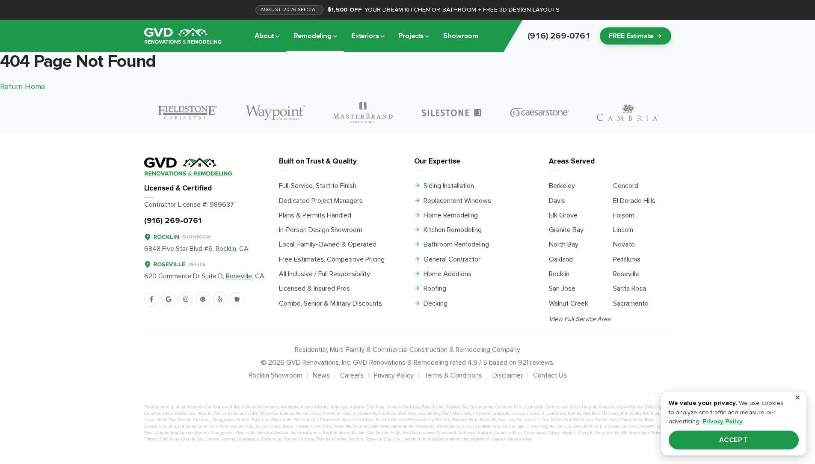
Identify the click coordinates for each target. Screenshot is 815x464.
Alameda (289, 407)
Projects (411, 36)
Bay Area (375, 407)
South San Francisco (217, 426)
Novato (624, 244)
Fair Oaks (311, 413)
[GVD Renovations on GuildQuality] (203, 299)
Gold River (407, 413)
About (264, 36)
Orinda (242, 419)
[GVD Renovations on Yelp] (220, 299)
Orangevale (223, 419)
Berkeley (562, 185)
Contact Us (550, 375)
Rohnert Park (464, 419)
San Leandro (528, 419)
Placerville (281, 419)
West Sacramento (397, 426)
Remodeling (312, 36)
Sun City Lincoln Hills (259, 426)
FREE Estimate (631, 36)
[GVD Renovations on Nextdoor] (237, 299)
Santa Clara (620, 419)
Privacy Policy (394, 375)
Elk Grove (563, 215)
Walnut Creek (568, 303)
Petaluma (626, 259)
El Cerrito (217, 413)
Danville (152, 413)
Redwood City (420, 419)
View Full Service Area (580, 319)
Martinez (610, 413)
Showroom (460, 36)
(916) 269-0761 (173, 221)
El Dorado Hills (634, 200)
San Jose (562, 288)
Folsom (623, 215)
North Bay (563, 244)
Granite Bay (566, 230)
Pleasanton (330, 419)
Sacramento (631, 303)
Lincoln (623, 230)
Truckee (301, 426)
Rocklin (559, 274)
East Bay (198, 413)
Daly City (653, 407)
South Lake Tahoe (179, 426)
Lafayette (500, 413)
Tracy (287, 426)
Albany (321, 407)
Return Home (22, 86)
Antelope (338, 407)
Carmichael (556, 407)
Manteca (591, 413)
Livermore (556, 413)
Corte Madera (630, 407)
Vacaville (341, 426)
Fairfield (331, 413)
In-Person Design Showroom (320, 230)
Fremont (387, 413)
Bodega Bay (456, 407)
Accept (734, 440)
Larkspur (519, 413)
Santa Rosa (629, 288)
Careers (352, 375)
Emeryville (290, 413)
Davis (557, 200)
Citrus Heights (583, 407)
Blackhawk (432, 407)
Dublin (181, 413)
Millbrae (651, 413)
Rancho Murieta (391, 419)
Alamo (306, 407)
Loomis (574, 413)
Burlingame (481, 407)
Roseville (626, 274)
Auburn (357, 407)
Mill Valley (631, 413)
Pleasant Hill (305, 419)
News (321, 375)
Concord (625, 185)
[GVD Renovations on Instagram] (185, 299)
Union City (321, 426)
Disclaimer (507, 375)
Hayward (481, 413)
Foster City (367, 413)
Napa (149, 419)
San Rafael (574, 419)
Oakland (561, 259)
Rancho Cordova (358, 419)
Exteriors (365, 36)
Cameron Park (509, 407)
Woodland (425, 426)
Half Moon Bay (457, 413)
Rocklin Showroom (275, 375)
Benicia (393, 407)
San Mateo (552, 419)
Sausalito (152, 426)
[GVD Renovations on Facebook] (151, 299)
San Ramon (597, 419)
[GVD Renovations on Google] (168, 299)
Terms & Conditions (453, 375)
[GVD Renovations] (182, 36)
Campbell (534, 407)
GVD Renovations (312, 362)
